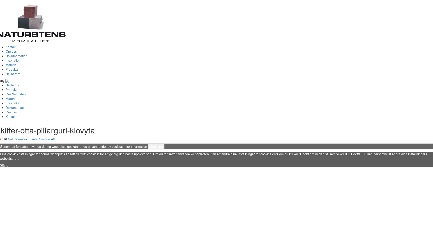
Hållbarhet (13, 74)
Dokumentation (16, 56)
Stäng (4, 165)
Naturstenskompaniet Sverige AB (31, 139)
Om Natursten (16, 94)
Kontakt (11, 47)
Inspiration (13, 60)
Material (11, 65)
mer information (135, 146)
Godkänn (156, 146)
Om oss (11, 51)
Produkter (13, 69)
